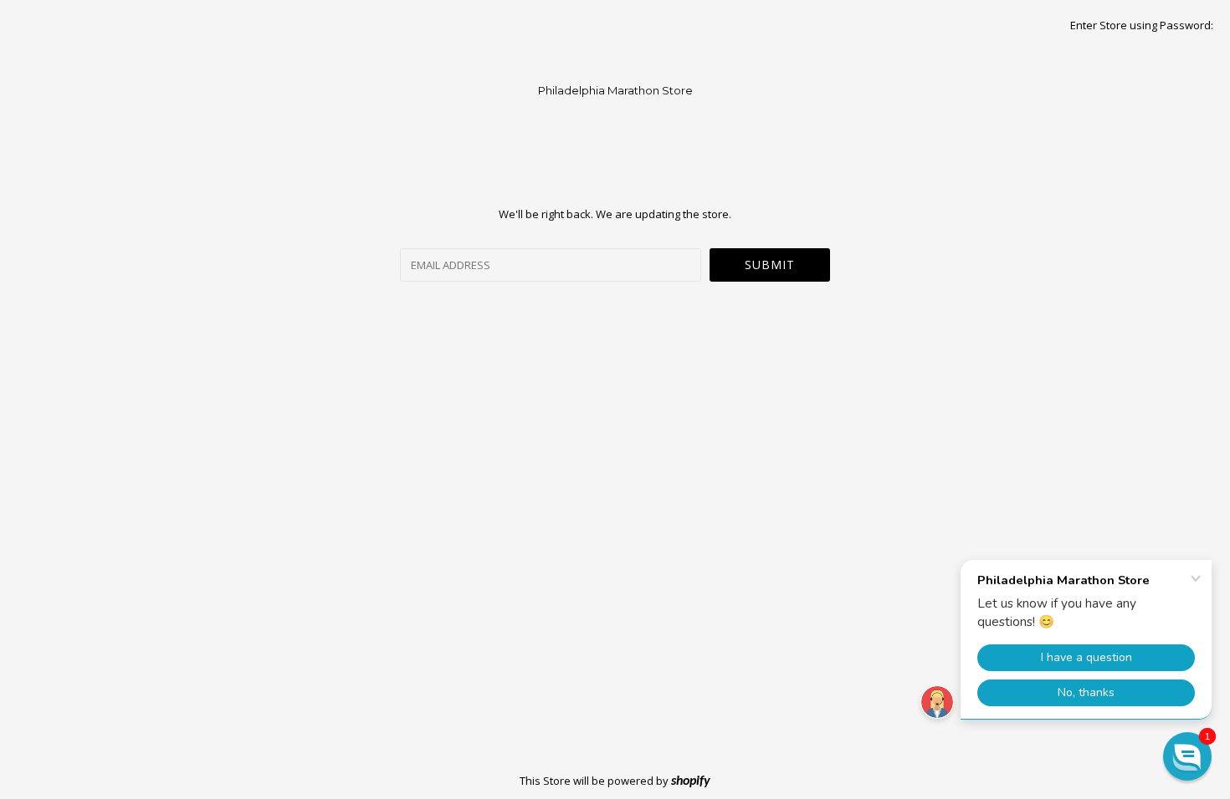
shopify (690, 781)
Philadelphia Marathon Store (615, 90)
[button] (1187, 756)
